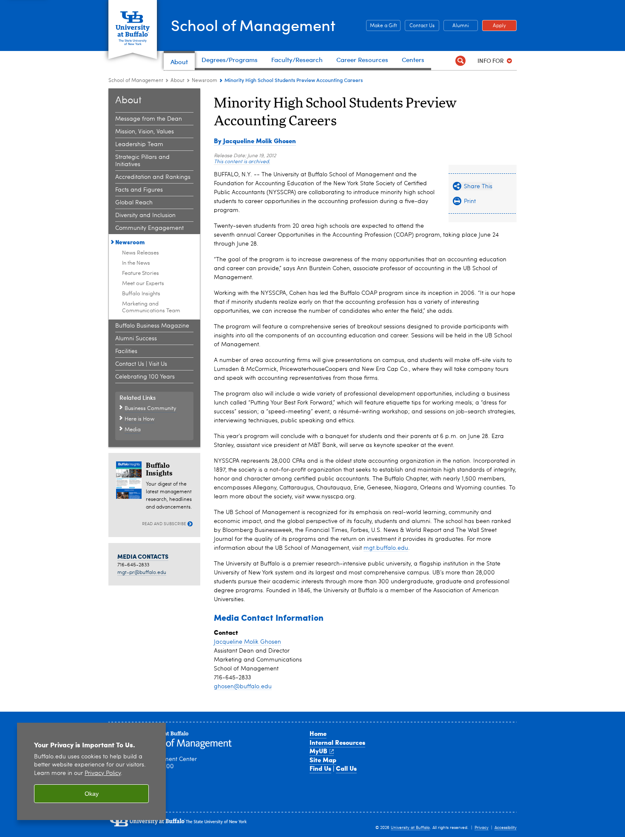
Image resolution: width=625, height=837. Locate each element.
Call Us (346, 768)
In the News (136, 263)
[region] (91, 771)
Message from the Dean (148, 119)
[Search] (460, 60)
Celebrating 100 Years (145, 377)
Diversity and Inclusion (145, 215)
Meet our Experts (143, 283)
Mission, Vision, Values (144, 132)
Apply (494, 25)
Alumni (456, 25)
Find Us (320, 768)
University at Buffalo (410, 828)
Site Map (323, 759)
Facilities (126, 351)
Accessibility (505, 828)
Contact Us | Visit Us (141, 364)
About (177, 80)
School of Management (253, 24)
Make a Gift (381, 25)
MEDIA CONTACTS (142, 556)
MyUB (318, 750)
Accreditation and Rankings (152, 177)
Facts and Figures (139, 190)
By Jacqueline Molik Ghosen (255, 140)
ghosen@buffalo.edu (243, 687)
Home (318, 733)
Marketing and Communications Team (151, 307)
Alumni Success (136, 339)
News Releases (140, 253)
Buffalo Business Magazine (152, 326)
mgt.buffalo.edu (386, 548)
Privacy (481, 828)
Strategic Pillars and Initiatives (142, 160)
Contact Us (420, 25)
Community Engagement (149, 228)
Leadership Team (139, 144)
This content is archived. (242, 161)
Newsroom (204, 80)
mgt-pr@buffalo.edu (141, 572)
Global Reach (134, 203)
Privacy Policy (103, 773)
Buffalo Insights (141, 294)
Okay (92, 793)
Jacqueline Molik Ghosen (247, 642)
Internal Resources (337, 742)
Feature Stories (140, 273)
